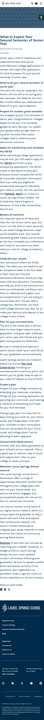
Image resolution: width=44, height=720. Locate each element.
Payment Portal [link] (8, 621)
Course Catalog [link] (8, 625)
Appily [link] (19, 193)
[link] (41, 17)
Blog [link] (4, 633)
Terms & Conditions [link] (25, 696)
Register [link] (5, 542)
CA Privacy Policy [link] (10, 696)
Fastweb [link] (9, 193)
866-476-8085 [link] (8, 674)
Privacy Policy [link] (38, 696)
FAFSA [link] (8, 163)
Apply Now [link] (6, 641)
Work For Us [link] (7, 650)
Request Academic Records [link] (13, 629)
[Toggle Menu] (41, 3)
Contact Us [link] (6, 645)
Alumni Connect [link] (8, 654)
